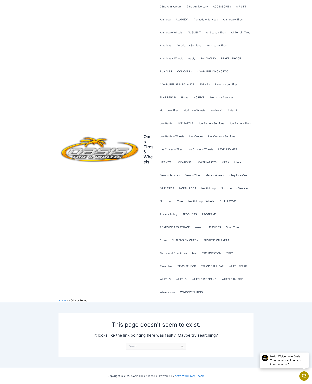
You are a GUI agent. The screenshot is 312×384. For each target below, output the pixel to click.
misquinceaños (238, 175)
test (194, 253)
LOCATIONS (184, 162)
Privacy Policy (168, 214)
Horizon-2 (216, 110)
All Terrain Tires (240, 32)
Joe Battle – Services (211, 123)
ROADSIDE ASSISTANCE (175, 227)
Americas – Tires (216, 45)
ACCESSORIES (222, 6)
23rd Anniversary (197, 6)
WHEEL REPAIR (238, 266)
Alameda (165, 19)
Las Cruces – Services (221, 136)
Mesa (237, 162)
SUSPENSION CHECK (185, 240)
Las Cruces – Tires (171, 149)
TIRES (230, 253)
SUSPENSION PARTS (216, 240)
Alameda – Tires (233, 19)
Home (184, 97)
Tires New (166, 266)
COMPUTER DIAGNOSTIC (212, 71)
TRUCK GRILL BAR (212, 266)
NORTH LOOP (187, 188)
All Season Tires (216, 32)
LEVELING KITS (227, 149)
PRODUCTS (189, 214)
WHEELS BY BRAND (204, 279)
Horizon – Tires (169, 110)
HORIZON (199, 97)
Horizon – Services (221, 97)
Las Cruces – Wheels (200, 149)
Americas (165, 45)
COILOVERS (184, 71)
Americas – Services (188, 45)
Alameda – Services (206, 19)
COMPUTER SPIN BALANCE (177, 84)
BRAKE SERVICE (231, 58)
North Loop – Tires (171, 201)
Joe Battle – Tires (240, 123)
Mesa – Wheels (215, 175)
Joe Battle (166, 123)
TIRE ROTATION (211, 253)
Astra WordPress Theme (189, 376)
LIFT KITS (165, 162)
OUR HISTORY (228, 201)
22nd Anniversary (171, 6)
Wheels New (167, 292)
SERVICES (214, 227)
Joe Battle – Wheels (172, 136)
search (199, 227)
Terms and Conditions (173, 253)
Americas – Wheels (171, 58)
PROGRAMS (209, 214)
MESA (225, 162)
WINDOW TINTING (191, 292)
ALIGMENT (194, 32)
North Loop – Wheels (201, 201)
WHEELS (165, 279)
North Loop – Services (234, 188)
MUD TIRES (167, 188)
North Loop (208, 188)
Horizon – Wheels (194, 110)
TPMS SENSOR (186, 266)
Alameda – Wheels (171, 32)
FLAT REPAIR (168, 97)
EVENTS (205, 84)
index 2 (232, 110)
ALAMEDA (182, 19)
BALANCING (208, 58)
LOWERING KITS (207, 162)
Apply (191, 58)
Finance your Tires (226, 84)
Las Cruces (196, 136)
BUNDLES (166, 71)
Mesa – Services (170, 175)
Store (163, 240)
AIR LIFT (241, 6)
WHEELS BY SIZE (232, 279)
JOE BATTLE (185, 123)
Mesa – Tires (192, 175)
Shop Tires (232, 227)
